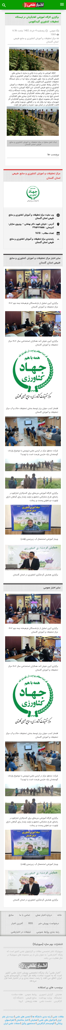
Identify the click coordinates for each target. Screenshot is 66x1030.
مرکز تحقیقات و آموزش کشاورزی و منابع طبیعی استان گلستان (36, 40)
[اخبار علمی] (33, 5)
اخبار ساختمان (22, 1020)
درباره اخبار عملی (44, 915)
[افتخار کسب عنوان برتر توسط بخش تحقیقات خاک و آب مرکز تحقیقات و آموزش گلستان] (33, 403)
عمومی (53, 30)
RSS (31, 923)
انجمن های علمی (23, 1016)
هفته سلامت (17, 994)
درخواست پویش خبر (48, 923)
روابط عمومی (30, 994)
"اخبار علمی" (55, 973)
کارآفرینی (57, 1001)
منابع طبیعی (31, 998)
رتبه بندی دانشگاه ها (41, 1016)
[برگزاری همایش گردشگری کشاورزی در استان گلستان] (33, 569)
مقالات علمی (58, 1016)
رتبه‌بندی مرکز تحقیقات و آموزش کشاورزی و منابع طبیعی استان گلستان (32, 240)
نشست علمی (45, 1001)
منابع (11, 915)
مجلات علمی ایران (12, 1023)
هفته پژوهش (31, 1001)
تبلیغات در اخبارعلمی (21, 932)
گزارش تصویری (45, 994)
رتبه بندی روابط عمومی (48, 932)
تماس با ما (24, 915)
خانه (59, 915)
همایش (58, 994)
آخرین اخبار (17, 923)
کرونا (21, 1001)
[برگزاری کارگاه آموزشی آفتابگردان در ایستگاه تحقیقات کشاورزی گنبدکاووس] (33, 59)
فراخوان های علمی (46, 1020)
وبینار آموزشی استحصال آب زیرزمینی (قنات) (39, 539)
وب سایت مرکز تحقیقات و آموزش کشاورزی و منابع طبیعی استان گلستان (31, 216)
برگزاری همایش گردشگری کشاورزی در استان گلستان (35, 574)
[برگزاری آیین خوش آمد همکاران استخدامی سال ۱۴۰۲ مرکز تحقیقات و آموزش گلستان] (33, 336)
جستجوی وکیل (28, 1023)
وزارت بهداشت (45, 998)
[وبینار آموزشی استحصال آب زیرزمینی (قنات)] (33, 534)
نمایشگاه (58, 998)
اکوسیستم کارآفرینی (45, 1023)
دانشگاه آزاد (18, 998)
